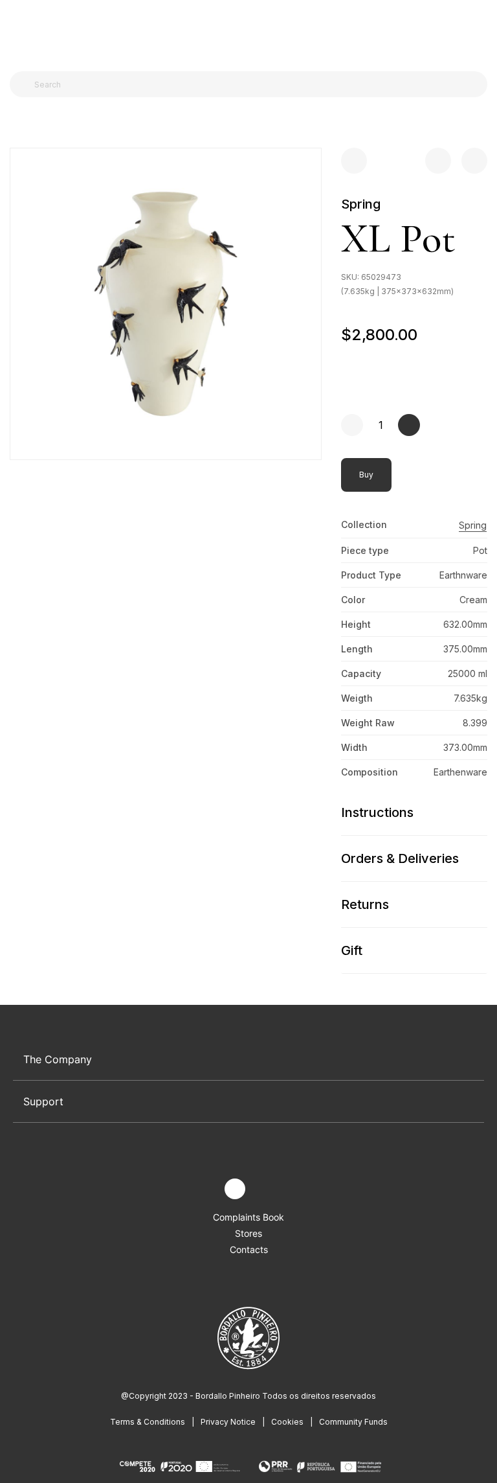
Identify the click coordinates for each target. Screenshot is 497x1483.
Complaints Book (248, 1217)
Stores (248, 1233)
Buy (366, 474)
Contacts (249, 1249)
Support (43, 1101)
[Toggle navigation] (17, 31)
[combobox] (256, 84)
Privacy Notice (228, 1422)
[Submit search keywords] (23, 84)
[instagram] (235, 1188)
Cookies (287, 1422)
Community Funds (353, 1422)
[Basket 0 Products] (482, 31)
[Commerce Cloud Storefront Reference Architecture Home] (245, 32)
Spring (361, 204)
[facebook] (205, 1189)
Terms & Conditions (147, 1422)
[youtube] (265, 1189)
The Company (57, 1059)
